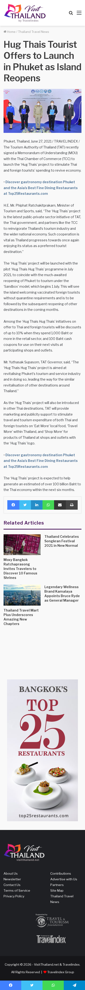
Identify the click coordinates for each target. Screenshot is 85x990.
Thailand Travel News (33, 32)
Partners (57, 885)
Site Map (57, 890)
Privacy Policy (14, 896)
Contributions (60, 873)
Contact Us (12, 885)
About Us (11, 873)
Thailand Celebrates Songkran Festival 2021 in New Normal (61, 540)
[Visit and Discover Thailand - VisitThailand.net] (25, 12)
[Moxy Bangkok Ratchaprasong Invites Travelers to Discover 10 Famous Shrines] (22, 544)
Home (11, 32)
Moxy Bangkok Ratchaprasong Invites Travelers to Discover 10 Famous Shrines (20, 569)
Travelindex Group (60, 972)
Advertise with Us (63, 879)
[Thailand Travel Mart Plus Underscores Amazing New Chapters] (22, 595)
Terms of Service (17, 890)
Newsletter (12, 879)
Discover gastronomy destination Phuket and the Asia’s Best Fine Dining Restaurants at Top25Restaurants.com (41, 187)
